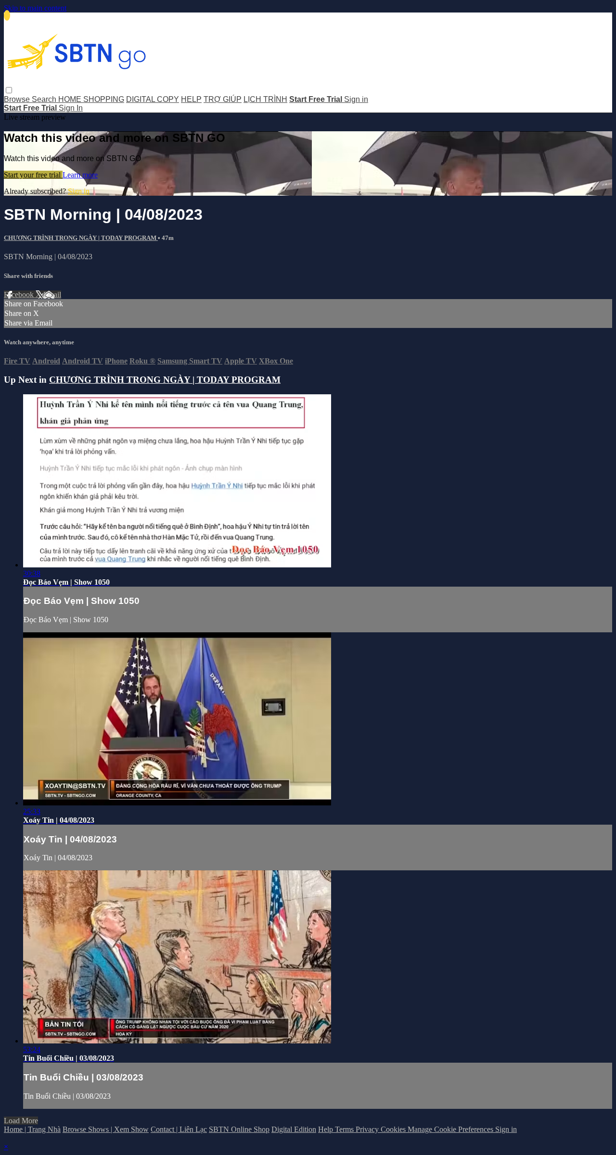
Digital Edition (293, 1129)
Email (52, 294)
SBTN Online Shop (239, 1129)
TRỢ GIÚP (223, 99)
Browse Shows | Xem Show (106, 1129)
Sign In (71, 108)
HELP (191, 99)
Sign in (356, 99)
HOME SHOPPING (91, 99)
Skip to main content (35, 8)
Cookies (394, 1129)
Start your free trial (33, 175)
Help (326, 1129)
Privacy (368, 1129)
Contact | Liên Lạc (179, 1129)
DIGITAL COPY (152, 99)
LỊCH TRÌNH (265, 99)
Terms (345, 1129)
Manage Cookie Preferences (451, 1129)
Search (45, 99)
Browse (18, 99)
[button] (9, 90)
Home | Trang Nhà (32, 1129)
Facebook (20, 294)
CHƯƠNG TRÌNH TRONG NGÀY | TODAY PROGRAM (81, 237)
